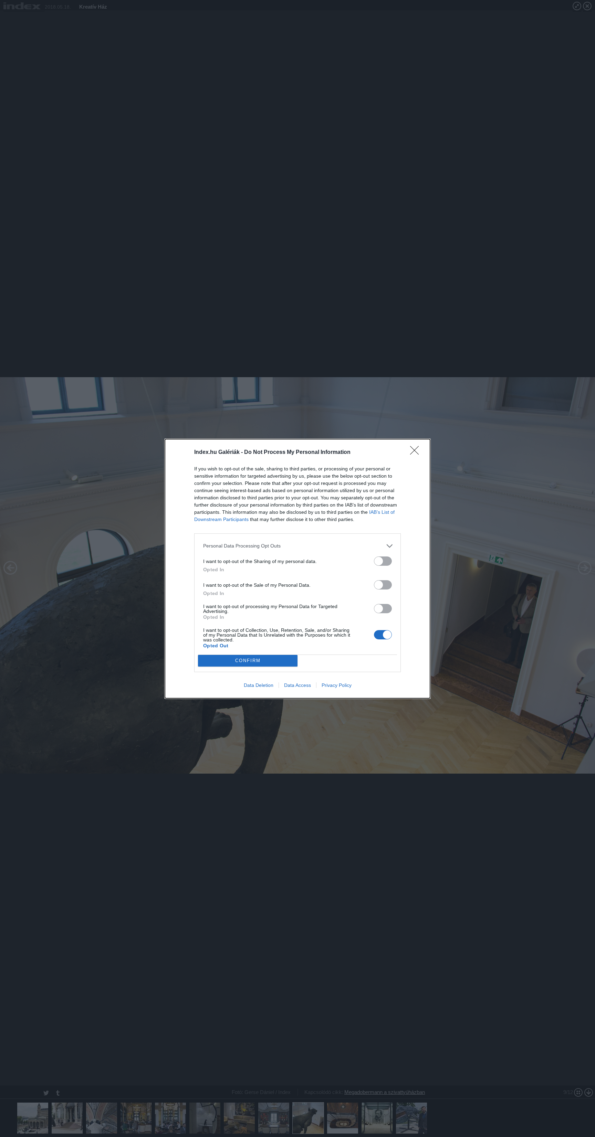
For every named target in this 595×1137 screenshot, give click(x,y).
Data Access (297, 685)
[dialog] (297, 568)
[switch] (383, 561)
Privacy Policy (337, 685)
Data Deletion (258, 685)
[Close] (416, 452)
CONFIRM (248, 660)
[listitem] (297, 546)
